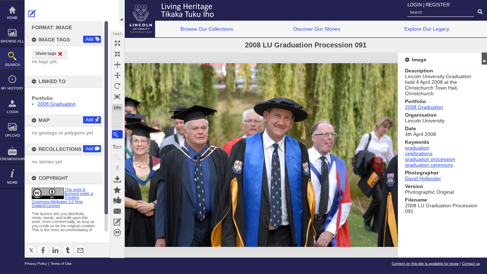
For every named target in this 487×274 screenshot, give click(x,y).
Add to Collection (117, 189)
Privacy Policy (36, 263)
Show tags (45, 53)
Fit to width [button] (117, 64)
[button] (117, 134)
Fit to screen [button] (117, 54)
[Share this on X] (31, 246)
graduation (417, 148)
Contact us (471, 263)
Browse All (12, 41)
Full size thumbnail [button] (117, 43)
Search (12, 65)
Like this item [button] (117, 200)
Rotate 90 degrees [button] (117, 86)
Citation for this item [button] (117, 232)
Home (12, 18)
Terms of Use (61, 263)
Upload (12, 135)
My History (12, 88)
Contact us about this (117, 211)
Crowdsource (12, 159)
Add (89, 39)
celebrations (418, 153)
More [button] (12, 182)
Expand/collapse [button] (484, 58)
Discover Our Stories (316, 29)
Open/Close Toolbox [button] (121, 13)
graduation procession (430, 159)
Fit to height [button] (117, 75)
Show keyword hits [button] (117, 157)
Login (12, 112)
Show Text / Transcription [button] (117, 147)
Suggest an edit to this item (32, 13)
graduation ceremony (429, 165)
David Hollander (423, 178)
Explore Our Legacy (426, 29)
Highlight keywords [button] (117, 168)
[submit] (480, 12)
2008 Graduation (56, 104)
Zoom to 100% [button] (117, 96)
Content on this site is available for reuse (425, 263)
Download (117, 179)
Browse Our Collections (206, 29)
